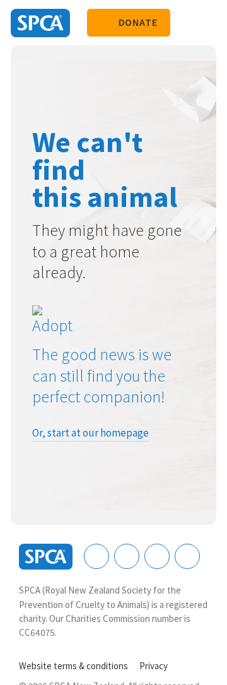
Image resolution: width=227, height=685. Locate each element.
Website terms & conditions (73, 666)
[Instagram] (126, 556)
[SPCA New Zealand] (40, 23)
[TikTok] (187, 556)
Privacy (153, 666)
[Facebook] (96, 556)
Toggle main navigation (206, 22)
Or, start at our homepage (90, 433)
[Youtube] (157, 556)
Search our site (186, 23)
